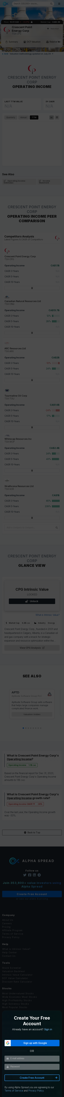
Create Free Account (32, 1077)
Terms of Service (14, 1090)
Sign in (48, 1029)
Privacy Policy (36, 1090)
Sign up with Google (35, 1043)
